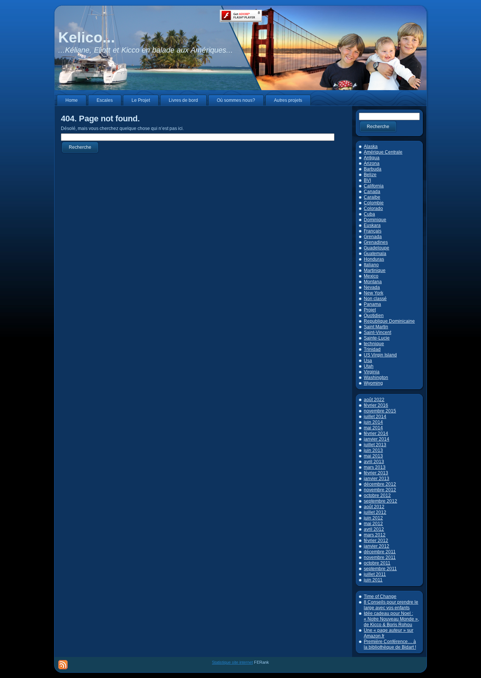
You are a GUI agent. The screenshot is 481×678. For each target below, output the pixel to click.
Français (372, 231)
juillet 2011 (375, 574)
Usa (368, 360)
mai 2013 (373, 456)
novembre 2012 (380, 489)
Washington (376, 377)
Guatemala (375, 253)
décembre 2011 (380, 551)
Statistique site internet (232, 662)
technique (374, 343)
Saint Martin (376, 326)
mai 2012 (373, 523)
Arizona (372, 163)
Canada (372, 191)
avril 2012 (374, 529)
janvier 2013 (376, 478)
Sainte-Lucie (377, 338)
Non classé (375, 298)
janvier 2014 (376, 439)
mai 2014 (373, 427)
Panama (372, 304)
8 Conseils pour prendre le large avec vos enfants (391, 604)
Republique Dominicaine (389, 321)
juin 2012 (373, 518)
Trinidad (372, 349)
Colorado (373, 208)
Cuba (369, 214)
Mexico (371, 276)
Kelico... (86, 37)
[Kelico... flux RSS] (63, 664)
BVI (367, 180)
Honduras (374, 259)
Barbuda (372, 169)
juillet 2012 (375, 512)
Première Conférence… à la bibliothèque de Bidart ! (390, 644)
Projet (370, 310)
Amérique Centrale (383, 152)
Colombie (374, 202)
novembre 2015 (380, 411)
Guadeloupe (376, 248)
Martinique (375, 270)
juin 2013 (373, 450)
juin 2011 (373, 580)
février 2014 (376, 433)
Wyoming (373, 383)
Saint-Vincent (377, 332)
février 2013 (376, 473)
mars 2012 (375, 535)
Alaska (371, 146)
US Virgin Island (380, 355)
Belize (370, 174)
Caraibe (372, 197)
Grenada (373, 236)
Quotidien (374, 315)
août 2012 (374, 506)
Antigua (372, 157)
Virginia (372, 371)
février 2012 (376, 540)
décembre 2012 (380, 484)
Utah (369, 366)
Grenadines (376, 242)
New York (373, 293)
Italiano (371, 264)
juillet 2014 (375, 416)
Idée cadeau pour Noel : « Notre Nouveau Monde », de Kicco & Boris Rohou (391, 619)
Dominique (375, 219)
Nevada (372, 287)
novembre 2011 (380, 557)
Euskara (372, 225)
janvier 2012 (376, 546)
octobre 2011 (377, 563)
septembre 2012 (380, 501)
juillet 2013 (375, 444)
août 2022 (374, 399)
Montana (373, 281)
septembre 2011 (380, 568)
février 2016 (376, 405)
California (374, 186)
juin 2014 (373, 422)
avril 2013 (374, 461)
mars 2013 (375, 467)
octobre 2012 (377, 495)
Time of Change (380, 596)
